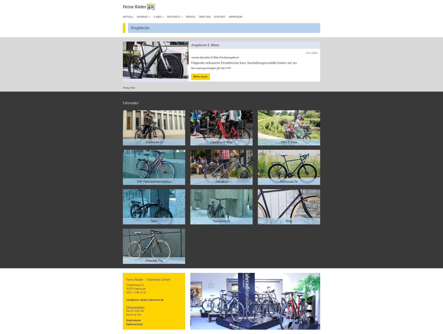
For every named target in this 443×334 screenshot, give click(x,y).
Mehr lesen (200, 76)
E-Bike (158, 17)
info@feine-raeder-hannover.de (145, 300)
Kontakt (219, 17)
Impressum (235, 17)
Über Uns (205, 17)
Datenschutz (134, 324)
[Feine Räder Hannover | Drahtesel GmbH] (145, 6)
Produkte (174, 17)
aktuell (128, 17)
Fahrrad (142, 17)
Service (190, 17)
